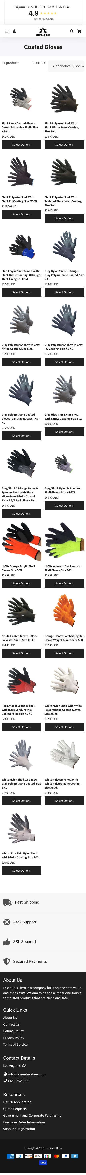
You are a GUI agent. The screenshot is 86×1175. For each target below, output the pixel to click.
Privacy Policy (13, 1038)
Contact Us (11, 1024)
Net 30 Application (17, 1102)
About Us (10, 1018)
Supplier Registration (19, 1129)
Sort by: (39, 63)
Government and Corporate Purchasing (32, 1115)
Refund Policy (13, 1031)
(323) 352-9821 (18, 1081)
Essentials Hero (53, 1148)
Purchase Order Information (24, 1122)
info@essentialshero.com (26, 1074)
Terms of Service (15, 1044)
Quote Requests (15, 1109)
